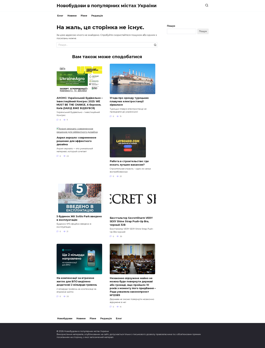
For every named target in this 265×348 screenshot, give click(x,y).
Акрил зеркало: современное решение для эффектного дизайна (76, 141)
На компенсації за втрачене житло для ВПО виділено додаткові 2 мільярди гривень (77, 281)
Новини (72, 15)
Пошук (171, 26)
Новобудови (64, 318)
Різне (84, 15)
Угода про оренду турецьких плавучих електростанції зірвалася (129, 101)
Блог (60, 15)
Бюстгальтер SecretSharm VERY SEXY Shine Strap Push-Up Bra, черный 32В (131, 221)
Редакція (97, 15)
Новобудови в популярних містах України (107, 5)
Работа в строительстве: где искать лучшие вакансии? (129, 163)
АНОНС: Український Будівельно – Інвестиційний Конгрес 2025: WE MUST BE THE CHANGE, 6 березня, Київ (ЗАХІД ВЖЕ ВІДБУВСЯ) (80, 103)
